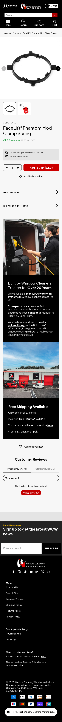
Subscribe (51, 548)
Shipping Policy (14, 604)
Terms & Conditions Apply (23, 431)
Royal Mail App (13, 633)
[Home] (31, 6)
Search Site (12, 593)
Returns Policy (13, 610)
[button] (31, 712)
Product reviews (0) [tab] (17, 468)
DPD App (11, 639)
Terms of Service (15, 598)
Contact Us (12, 587)
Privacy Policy (13, 616)
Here (43, 656)
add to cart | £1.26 (41, 167)
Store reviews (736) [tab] (45, 468)
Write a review (31, 492)
